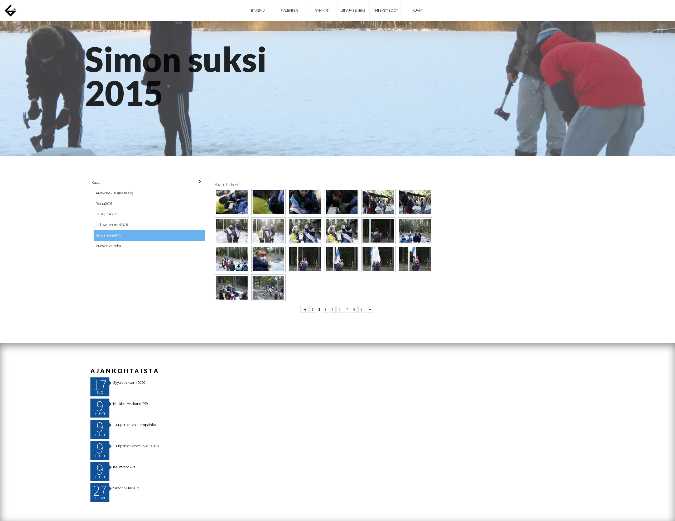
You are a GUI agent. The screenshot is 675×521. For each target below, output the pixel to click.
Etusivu (258, 10)
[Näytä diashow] (226, 184)
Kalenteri (289, 10)
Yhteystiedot (385, 10)
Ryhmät (322, 10)
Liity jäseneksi (353, 10)
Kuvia (417, 10)
